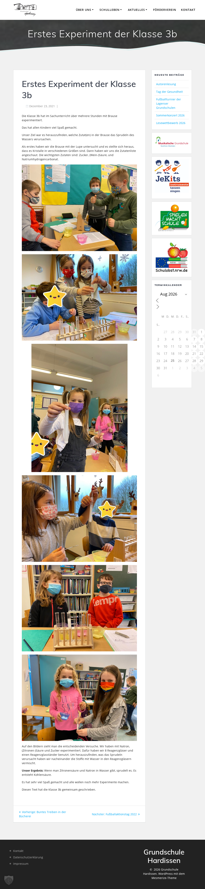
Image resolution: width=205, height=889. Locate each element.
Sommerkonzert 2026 (170, 115)
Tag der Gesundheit (169, 92)
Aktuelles (136, 10)
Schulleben (109, 10)
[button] (9, 880)
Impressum (20, 864)
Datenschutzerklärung (28, 857)
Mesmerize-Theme (164, 878)
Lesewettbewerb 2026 (170, 123)
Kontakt (188, 10)
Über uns (83, 10)
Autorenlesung (166, 84)
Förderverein (164, 10)
